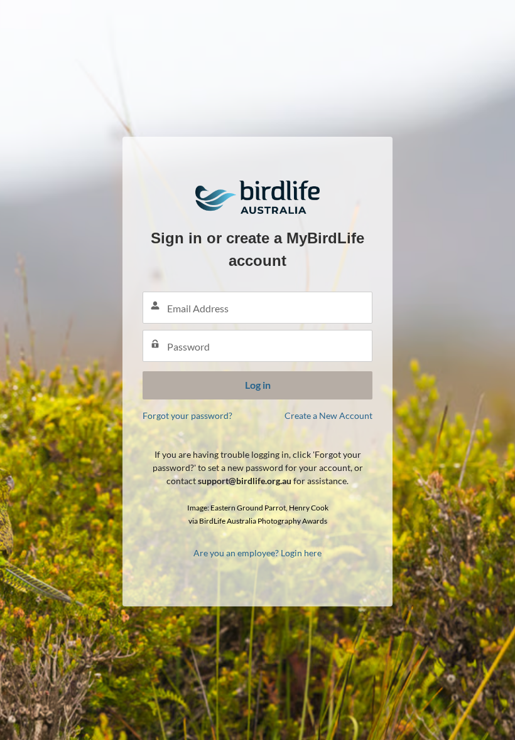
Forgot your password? (187, 415)
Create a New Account (328, 415)
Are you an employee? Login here (257, 552)
